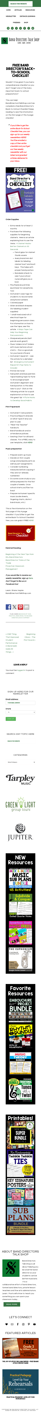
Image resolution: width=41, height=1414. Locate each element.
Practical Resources (16, 616)
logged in (21, 670)
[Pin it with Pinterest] (20, 607)
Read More (11, 1304)
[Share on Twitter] (14, 607)
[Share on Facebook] (8, 607)
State (8, 709)
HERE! (23, 137)
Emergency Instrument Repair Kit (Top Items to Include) (22, 365)
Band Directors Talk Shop (20, 41)
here (31, 578)
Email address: (12, 699)
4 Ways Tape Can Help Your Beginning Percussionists (21, 332)
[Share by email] (26, 607)
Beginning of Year (24, 614)
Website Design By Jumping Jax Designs (20, 1410)
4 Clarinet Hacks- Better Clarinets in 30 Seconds (21, 246)
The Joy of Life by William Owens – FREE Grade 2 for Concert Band (20, 1362)
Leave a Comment (23, 617)
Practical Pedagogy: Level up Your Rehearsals (20, 1398)
